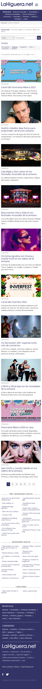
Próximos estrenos (26, 629)
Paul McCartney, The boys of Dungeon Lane (31, 565)
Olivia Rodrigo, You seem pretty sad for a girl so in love (10, 548)
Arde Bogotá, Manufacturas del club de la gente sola (31, 520)
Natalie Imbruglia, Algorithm (7, 507)
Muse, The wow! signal (30, 556)
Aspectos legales (22, 655)
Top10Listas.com (27, 667)
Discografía (5, 47)
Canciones (7, 16)
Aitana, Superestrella (30, 591)
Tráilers (19, 632)
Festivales (16, 16)
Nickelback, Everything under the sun (9, 519)
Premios (26, 16)
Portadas (17, 19)
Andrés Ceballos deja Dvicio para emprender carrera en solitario (18, 129)
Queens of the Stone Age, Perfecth (31, 514)
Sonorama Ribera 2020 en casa (17, 427)
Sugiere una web (8, 655)
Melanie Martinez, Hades (10, 553)
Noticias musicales (20, 12)
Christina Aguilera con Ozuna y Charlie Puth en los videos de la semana (17, 259)
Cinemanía (8, 625)
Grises (10, 23)
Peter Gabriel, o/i (8, 503)
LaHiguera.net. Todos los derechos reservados (19, 680)
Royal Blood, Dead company (28, 504)
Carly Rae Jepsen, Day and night (31, 499)
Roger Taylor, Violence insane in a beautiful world (31, 509)
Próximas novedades (12, 14)
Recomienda (25, 652)
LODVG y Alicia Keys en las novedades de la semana (20, 387)
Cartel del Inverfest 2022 (14, 301)
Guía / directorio (14, 618)
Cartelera (13, 629)
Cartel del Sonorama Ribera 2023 (18, 87)
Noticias (5, 610)
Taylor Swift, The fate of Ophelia (9, 592)
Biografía (23, 47)
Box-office (14, 638)
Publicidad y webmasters (11, 660)
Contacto (5, 652)
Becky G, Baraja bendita (10, 561)
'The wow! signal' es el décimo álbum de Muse (20, 30)
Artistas (34, 16)
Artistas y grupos (17, 615)
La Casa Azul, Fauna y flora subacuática (10, 524)
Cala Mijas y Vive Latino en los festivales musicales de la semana (19, 173)
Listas (25, 19)
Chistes (16, 667)
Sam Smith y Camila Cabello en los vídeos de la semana (19, 469)
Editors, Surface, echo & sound (30, 526)
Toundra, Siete (7, 515)
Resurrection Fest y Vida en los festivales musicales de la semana (19, 214)
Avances (11, 632)
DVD (4, 632)
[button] (36, 5)
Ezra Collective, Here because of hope (8, 529)
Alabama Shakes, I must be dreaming (31, 547)
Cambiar (21, 657)
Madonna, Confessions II (10, 578)
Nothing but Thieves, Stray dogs (31, 531)
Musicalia (4, 23)
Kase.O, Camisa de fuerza (31, 570)
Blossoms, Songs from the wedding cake (10, 499)
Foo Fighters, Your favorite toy (10, 557)
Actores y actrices (25, 635)
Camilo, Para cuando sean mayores (10, 534)
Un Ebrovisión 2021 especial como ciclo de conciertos (19, 344)
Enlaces (14, 49)
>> (34, 484)
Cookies (30, 657)
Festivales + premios (9, 635)
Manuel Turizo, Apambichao (27, 552)
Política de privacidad (9, 657)
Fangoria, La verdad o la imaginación (30, 560)
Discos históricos (29, 14)
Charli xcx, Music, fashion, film (31, 577)
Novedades (33, 12)
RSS (23, 660)
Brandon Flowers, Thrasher (7, 570)
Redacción (15, 652)
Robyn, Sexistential (29, 573)
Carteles (5, 638)
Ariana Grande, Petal (9, 575)
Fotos (31, 47)
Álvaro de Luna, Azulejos (10, 511)
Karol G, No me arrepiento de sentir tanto (10, 565)
